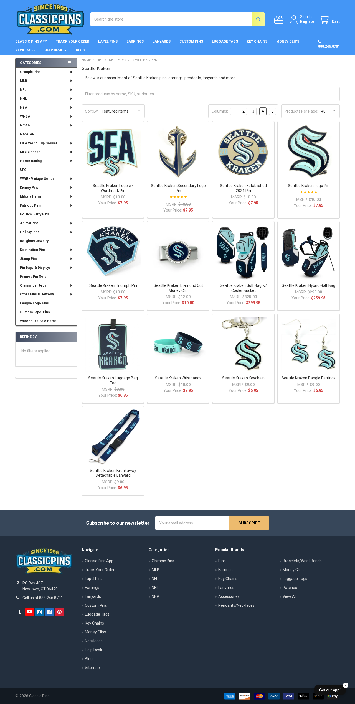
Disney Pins (29, 188)
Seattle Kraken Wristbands (178, 378)
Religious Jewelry (34, 241)
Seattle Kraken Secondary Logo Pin (178, 188)
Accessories (229, 596)
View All (289, 596)
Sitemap (92, 667)
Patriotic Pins (30, 205)
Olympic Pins (30, 72)
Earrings (135, 41)
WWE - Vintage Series (37, 179)
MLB (23, 81)
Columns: (220, 111)
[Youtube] (29, 612)
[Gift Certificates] (279, 20)
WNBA (25, 116)
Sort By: (92, 111)
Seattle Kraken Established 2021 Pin (243, 188)
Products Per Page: (301, 111)
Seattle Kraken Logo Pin (308, 185)
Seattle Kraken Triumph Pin (113, 285)
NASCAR (27, 134)
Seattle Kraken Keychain (243, 378)
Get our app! (330, 690)
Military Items (31, 196)
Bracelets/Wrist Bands (302, 561)
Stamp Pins (29, 259)
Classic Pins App (31, 41)
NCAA (25, 125)
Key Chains (257, 41)
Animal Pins (29, 223)
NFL (23, 90)
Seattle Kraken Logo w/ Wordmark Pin (113, 188)
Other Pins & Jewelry (37, 294)
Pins (222, 561)
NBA (23, 108)
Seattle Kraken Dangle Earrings (309, 378)
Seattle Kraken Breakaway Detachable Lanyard (113, 473)
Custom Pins (191, 41)
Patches (290, 587)
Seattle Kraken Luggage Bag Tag (113, 380)
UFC (23, 170)
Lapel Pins (108, 41)
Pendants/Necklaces (236, 605)
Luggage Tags (225, 41)
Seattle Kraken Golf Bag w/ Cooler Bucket (243, 288)
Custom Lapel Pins (35, 312)
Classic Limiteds (33, 285)
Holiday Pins (29, 232)
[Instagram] (39, 612)
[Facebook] (49, 612)
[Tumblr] (19, 612)
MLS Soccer (30, 152)
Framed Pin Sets (33, 276)
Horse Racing (31, 161)
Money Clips (287, 41)
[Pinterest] (59, 612)
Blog (80, 50)
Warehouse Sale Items (38, 321)
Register (308, 21)
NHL (23, 99)
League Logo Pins (34, 303)
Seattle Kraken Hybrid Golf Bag (308, 285)
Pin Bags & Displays (35, 268)
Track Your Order (72, 41)
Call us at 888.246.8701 (42, 598)
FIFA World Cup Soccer (38, 143)
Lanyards (162, 41)
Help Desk (53, 50)
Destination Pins (33, 250)
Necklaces (25, 50)
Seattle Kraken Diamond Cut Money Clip (178, 288)
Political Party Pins (34, 214)
